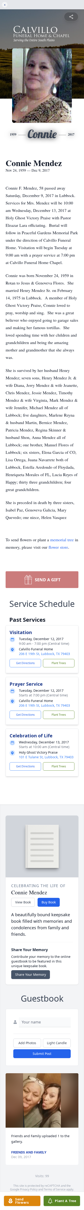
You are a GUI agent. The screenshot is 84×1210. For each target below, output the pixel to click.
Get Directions (25, 663)
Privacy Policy (29, 1189)
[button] (42, 1100)
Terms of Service (55, 1189)
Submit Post (42, 1053)
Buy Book (49, 902)
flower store (58, 547)
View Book (23, 902)
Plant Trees (59, 663)
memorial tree (62, 539)
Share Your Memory (30, 974)
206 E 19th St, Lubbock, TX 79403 (44, 654)
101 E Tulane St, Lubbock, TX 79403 (46, 757)
